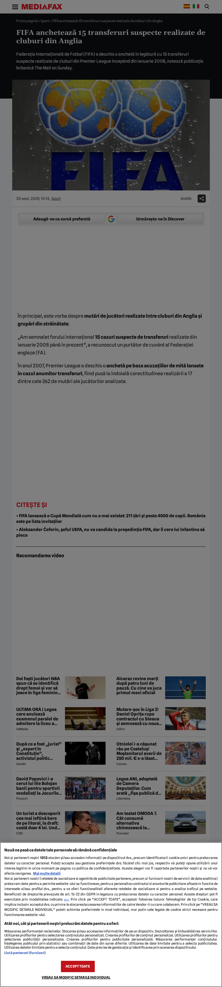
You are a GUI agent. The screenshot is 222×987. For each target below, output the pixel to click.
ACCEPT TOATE (78, 966)
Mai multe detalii (47, 873)
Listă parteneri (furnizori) (25, 953)
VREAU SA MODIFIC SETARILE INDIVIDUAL (76, 977)
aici (66, 899)
